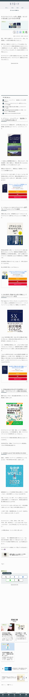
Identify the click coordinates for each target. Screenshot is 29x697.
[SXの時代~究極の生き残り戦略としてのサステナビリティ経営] (5, 370)
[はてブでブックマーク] (20, 32)
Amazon (17, 191)
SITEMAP (14, 692)
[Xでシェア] (14, 32)
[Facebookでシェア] (17, 32)
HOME (6, 692)
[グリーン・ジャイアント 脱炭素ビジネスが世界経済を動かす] (5, 188)
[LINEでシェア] (23, 32)
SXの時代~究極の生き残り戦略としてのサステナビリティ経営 (18, 367)
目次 (6, 97)
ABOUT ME (22, 692)
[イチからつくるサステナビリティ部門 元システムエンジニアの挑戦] (5, 275)
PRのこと (4, 570)
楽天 (17, 194)
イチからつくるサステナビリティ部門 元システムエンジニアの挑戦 (18, 272)
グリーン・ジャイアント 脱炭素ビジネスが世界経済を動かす (18, 185)
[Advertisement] (14, 78)
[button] (26, 32)
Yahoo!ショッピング (17, 284)
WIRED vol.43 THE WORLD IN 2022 (12, 113)
